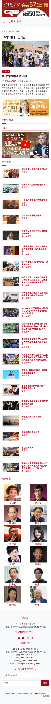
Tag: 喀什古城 (13, 31)
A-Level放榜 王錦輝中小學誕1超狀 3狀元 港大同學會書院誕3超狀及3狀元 (35, 311)
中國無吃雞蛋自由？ (30, 432)
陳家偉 (24, 205)
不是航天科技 (27, 447)
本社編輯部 (26, 236)
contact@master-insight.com (28, 663)
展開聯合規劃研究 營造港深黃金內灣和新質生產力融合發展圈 (35, 341)
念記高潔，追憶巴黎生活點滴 (34, 169)
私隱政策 (46, 696)
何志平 (24, 218)
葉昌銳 (24, 187)
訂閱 (45, 683)
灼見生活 (6, 71)
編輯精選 (11, 81)
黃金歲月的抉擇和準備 (31, 417)
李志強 (24, 450)
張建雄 (24, 419)
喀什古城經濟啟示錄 (14, 76)
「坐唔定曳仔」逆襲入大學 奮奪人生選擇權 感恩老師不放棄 (35, 249)
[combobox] (25, 128)
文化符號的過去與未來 (31, 215)
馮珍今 (24, 172)
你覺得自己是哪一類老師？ (33, 184)
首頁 (3, 31)
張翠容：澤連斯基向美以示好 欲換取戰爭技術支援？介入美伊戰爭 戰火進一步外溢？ (34, 465)
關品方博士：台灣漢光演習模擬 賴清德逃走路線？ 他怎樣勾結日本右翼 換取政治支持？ (35, 326)
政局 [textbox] (5, 128)
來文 (24, 391)
